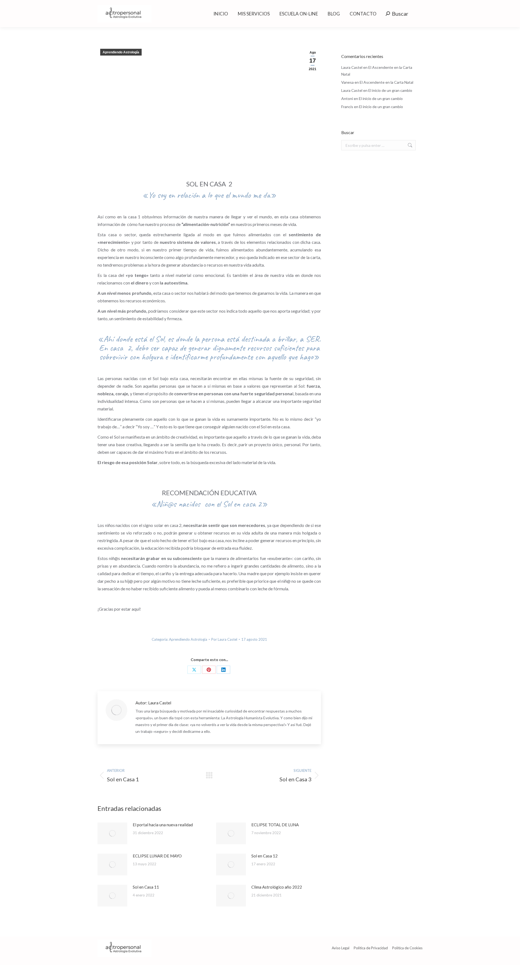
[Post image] (112, 833)
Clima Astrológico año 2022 (276, 887)
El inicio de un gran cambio (390, 90)
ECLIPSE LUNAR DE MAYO (157, 855)
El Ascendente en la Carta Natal (386, 82)
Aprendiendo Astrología (121, 52)
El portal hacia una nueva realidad (163, 824)
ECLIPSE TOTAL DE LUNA (275, 824)
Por (224, 639)
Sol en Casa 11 (146, 887)
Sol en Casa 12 (264, 855)
